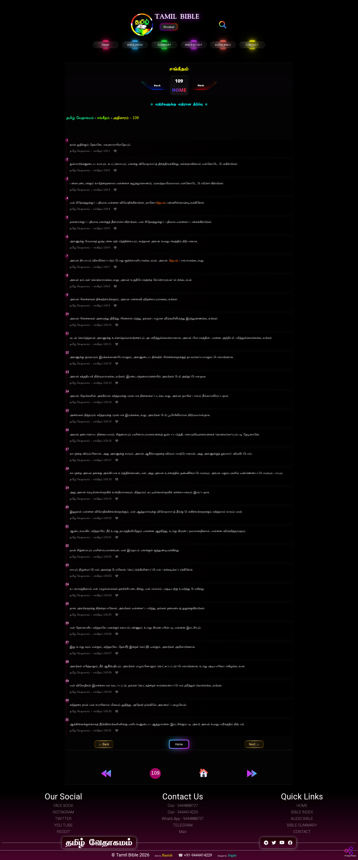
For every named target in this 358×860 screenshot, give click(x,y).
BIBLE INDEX (135, 44)
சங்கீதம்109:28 (102, 672)
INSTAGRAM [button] (63, 812)
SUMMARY (164, 44)
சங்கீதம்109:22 (102, 556)
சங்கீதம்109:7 (101, 267)
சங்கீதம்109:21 (102, 537)
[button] (142, 25)
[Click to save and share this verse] (115, 151)
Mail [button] (182, 831)
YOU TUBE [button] (63, 825)
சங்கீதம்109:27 (102, 653)
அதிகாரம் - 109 (126, 118)
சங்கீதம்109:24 (102, 595)
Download (169, 27)
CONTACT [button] (302, 831)
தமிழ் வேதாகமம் (80, 118)
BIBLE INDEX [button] (302, 812)
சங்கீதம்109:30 (102, 711)
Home (179, 744)
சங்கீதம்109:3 (101, 190)
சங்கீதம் (103, 118)
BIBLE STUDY (193, 44)
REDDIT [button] (63, 831)
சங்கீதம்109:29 (102, 692)
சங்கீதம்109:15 (102, 421)
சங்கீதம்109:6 (101, 247)
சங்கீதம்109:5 (101, 228)
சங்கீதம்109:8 (101, 286)
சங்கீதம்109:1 (101, 151)
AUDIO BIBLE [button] (302, 818)
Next (254, 744)
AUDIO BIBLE (223, 44)
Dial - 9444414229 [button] (183, 812)
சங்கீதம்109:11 (102, 344)
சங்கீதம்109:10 (102, 325)
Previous (104, 744)
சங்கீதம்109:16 (102, 440)
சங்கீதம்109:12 (102, 363)
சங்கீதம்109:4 (101, 209)
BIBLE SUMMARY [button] (302, 825)
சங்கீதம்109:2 (101, 170)
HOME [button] (301, 805)
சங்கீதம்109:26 (102, 634)
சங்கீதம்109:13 (102, 383)
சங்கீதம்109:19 (102, 498)
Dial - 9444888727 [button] (183, 805)
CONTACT (252, 44)
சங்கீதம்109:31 (102, 730)
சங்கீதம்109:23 (102, 576)
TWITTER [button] (63, 818)
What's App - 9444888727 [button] (183, 818)
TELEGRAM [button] (183, 825)
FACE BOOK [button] (63, 805)
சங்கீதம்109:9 (101, 305)
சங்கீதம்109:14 (102, 402)
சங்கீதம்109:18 (102, 479)
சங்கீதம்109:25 (102, 614)
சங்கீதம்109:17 (102, 460)
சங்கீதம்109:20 (102, 518)
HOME (105, 44)
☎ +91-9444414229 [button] (195, 855)
